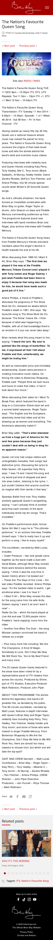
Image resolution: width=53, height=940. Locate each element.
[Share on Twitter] (11, 796)
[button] (5, 873)
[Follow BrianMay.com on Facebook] (18, 899)
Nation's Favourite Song (35, 880)
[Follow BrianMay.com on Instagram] (29, 899)
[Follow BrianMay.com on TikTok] (23, 899)
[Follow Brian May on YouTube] (34, 899)
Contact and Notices (26, 935)
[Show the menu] (47, 8)
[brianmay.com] (26, 7)
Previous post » (28, 45)
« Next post (8, 45)
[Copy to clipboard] (30, 796)
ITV (18, 880)
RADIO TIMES (32, 80)
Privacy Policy (26, 932)
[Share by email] (24, 796)
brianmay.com (29, 924)
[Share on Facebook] (17, 796)
